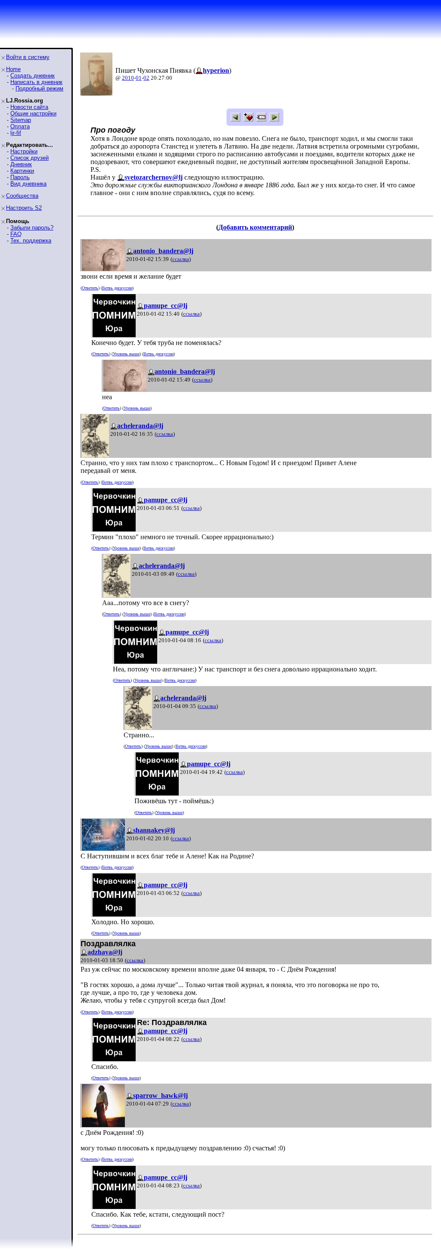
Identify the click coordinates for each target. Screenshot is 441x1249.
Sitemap (20, 120)
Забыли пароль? (31, 227)
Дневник (21, 164)
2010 (128, 78)
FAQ (16, 234)
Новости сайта (29, 107)
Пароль (20, 177)
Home (13, 69)
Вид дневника (28, 183)
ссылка (180, 259)
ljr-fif (15, 133)
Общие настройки (33, 113)
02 (146, 78)
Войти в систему (28, 57)
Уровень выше (126, 353)
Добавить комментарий (255, 227)
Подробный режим (39, 88)
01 (139, 78)
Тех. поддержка (30, 240)
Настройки (23, 151)
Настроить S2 (24, 208)
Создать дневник (32, 75)
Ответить (90, 288)
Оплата (20, 126)
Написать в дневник (36, 82)
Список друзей (29, 158)
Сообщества (22, 196)
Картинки (22, 171)
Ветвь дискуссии (117, 288)
